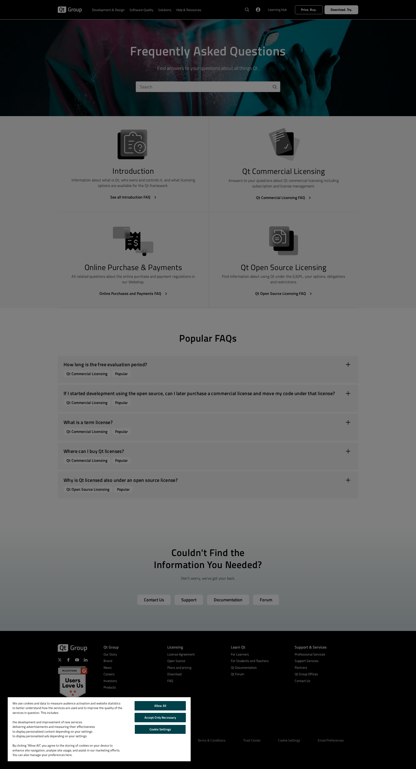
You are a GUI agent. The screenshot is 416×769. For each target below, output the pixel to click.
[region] (99, 729)
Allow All (160, 705)
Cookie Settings (160, 729)
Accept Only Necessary (160, 717)
